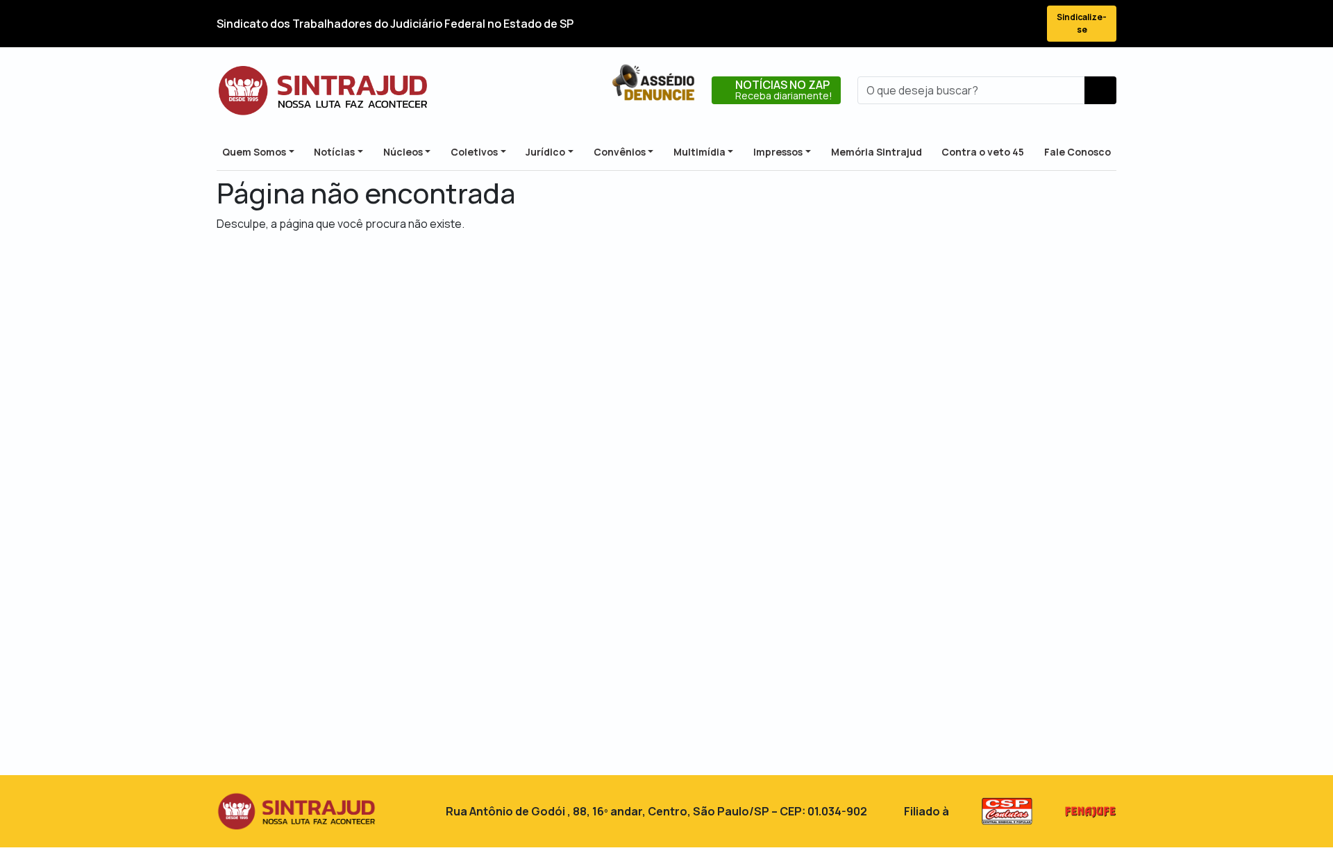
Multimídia (699, 151)
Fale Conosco (1077, 151)
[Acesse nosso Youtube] (998, 24)
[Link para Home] (323, 90)
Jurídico (545, 151)
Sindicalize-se (1082, 23)
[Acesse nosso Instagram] (973, 24)
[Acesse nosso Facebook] (923, 24)
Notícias (334, 151)
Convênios (620, 151)
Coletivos (474, 151)
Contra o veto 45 (982, 151)
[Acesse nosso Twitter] (948, 24)
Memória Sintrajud (876, 151)
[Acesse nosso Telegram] (1023, 24)
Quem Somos (254, 151)
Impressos (778, 151)
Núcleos (403, 151)
